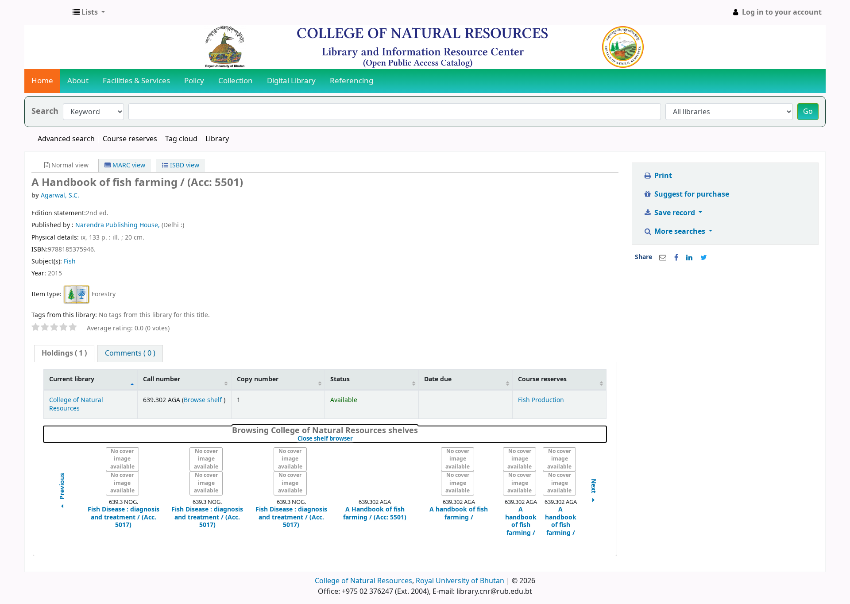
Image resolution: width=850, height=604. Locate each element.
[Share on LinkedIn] (689, 257)
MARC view (128, 165)
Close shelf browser (355, 438)
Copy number (257, 379)
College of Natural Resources (76, 404)
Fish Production (541, 400)
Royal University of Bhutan (460, 581)
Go (808, 111)
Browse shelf (204, 400)
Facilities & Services (136, 80)
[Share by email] (662, 257)
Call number (161, 379)
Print (662, 175)
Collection (235, 80)
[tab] (64, 353)
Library (217, 139)
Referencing (351, 80)
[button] (88, 12)
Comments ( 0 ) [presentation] (130, 353)
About (78, 80)
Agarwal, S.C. (60, 195)
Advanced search (66, 139)
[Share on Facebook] (676, 257)
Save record (675, 213)
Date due (438, 379)
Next (594, 487)
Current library (71, 379)
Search (44, 111)
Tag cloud (181, 139)
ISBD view (183, 165)
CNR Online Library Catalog (47, 12)
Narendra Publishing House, (118, 225)
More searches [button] (680, 231)
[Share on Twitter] (703, 257)
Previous (62, 487)
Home (42, 80)
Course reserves (130, 139)
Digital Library (291, 80)
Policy (194, 80)
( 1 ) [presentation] (64, 353)
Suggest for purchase (691, 194)
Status (340, 379)
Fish (70, 261)
